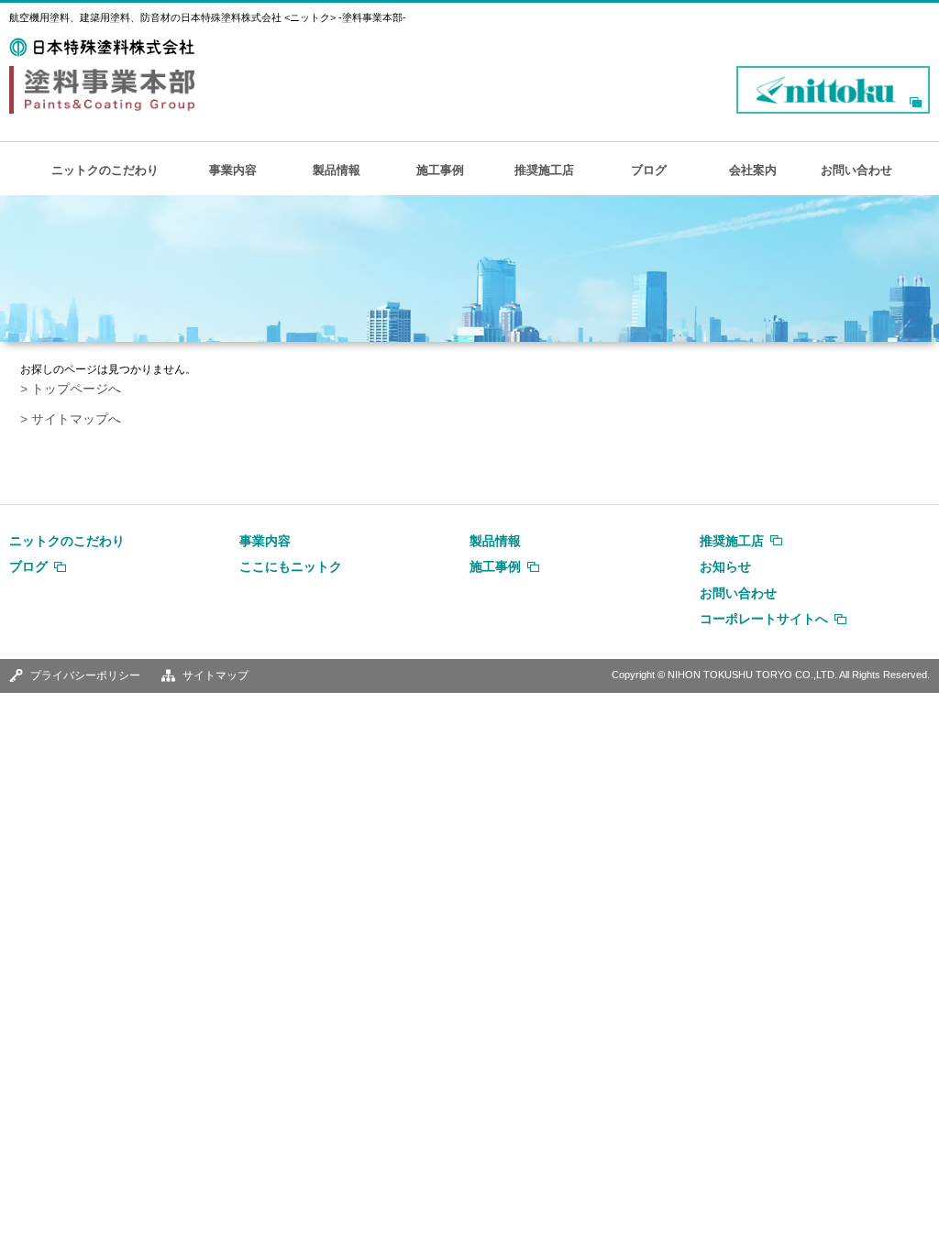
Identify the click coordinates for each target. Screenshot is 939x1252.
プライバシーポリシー (85, 675)
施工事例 (440, 170)
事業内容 (233, 170)
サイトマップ (215, 675)
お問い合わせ (856, 170)
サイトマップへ (76, 419)
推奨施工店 (544, 170)
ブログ (649, 170)
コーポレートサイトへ (764, 618)
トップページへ (76, 389)
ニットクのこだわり (105, 170)
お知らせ (725, 566)
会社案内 (753, 170)
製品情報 (336, 170)
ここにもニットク (290, 566)
